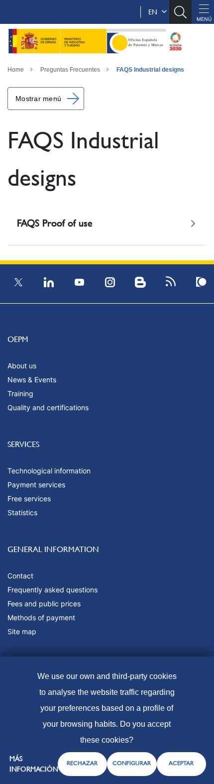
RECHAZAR (82, 763)
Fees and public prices (44, 603)
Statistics (22, 512)
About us (21, 365)
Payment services (36, 484)
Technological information (49, 470)
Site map (21, 631)
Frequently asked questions (52, 589)
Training (20, 393)
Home (15, 69)
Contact (20, 575)
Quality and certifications (48, 407)
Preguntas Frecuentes (70, 69)
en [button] (154, 12)
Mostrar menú (38, 99)
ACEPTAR (181, 763)
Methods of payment (41, 617)
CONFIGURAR (131, 763)
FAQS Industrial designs (150, 69)
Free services (29, 498)
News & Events (31, 379)
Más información (33, 764)
